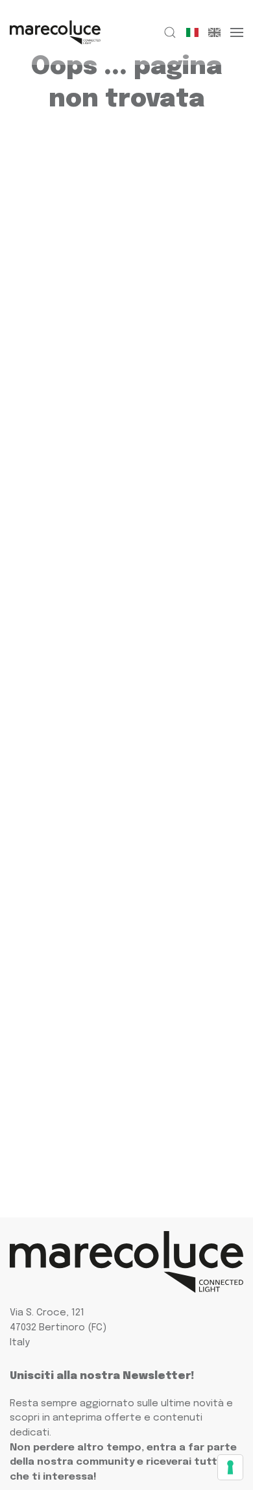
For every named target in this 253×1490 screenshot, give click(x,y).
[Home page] (55, 32)
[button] (169, 32)
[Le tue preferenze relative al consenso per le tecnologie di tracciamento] (230, 1467)
